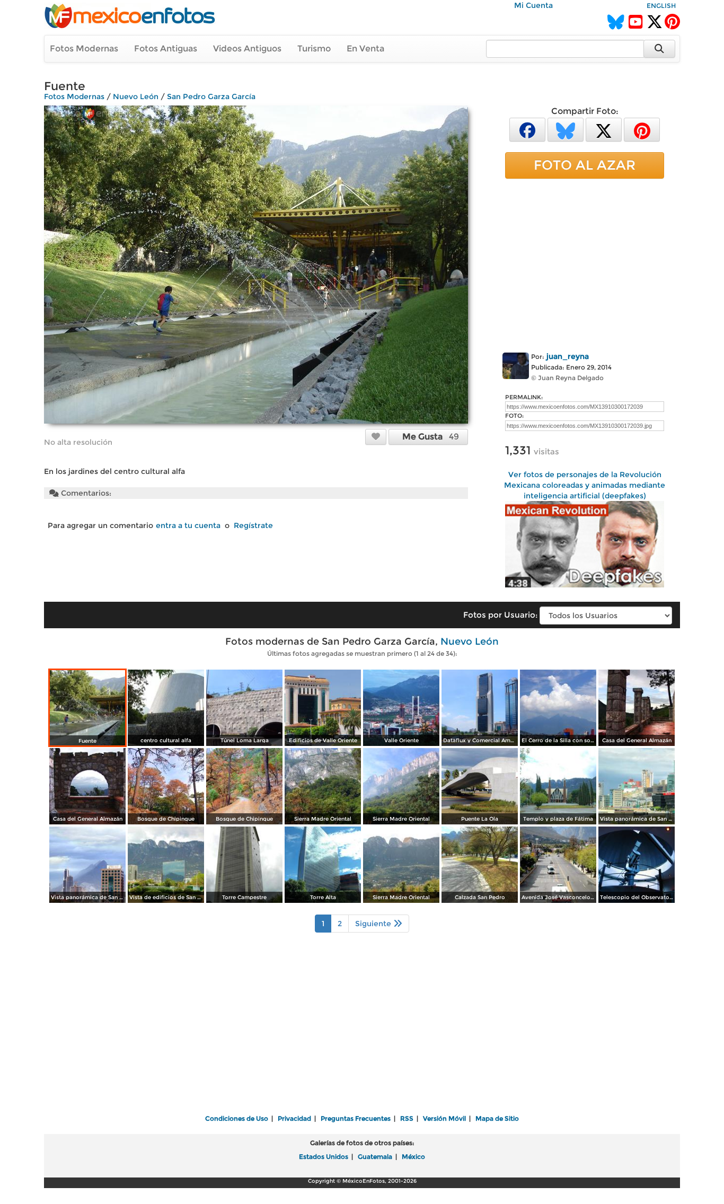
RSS (406, 1118)
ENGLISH (661, 6)
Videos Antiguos (247, 48)
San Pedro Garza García (211, 96)
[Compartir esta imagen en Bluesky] (566, 129)
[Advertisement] (585, 263)
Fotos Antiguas (165, 48)
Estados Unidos (323, 1157)
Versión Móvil (444, 1118)
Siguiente (374, 923)
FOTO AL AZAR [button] (584, 165)
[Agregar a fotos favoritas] (375, 436)
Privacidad (294, 1118)
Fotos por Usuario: (500, 615)
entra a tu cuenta (188, 525)
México (413, 1157)
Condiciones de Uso (236, 1118)
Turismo (314, 48)
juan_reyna (567, 356)
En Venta (365, 48)
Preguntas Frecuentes (356, 1118)
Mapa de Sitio (497, 1118)
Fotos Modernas (84, 48)
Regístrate (253, 525)
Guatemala (375, 1157)
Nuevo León (135, 96)
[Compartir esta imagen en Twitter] (604, 129)
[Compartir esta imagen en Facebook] (527, 129)
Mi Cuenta (533, 5)
